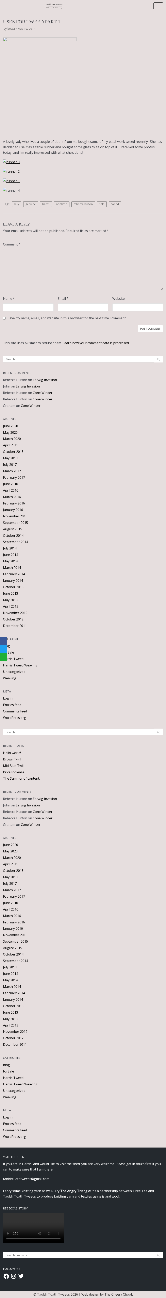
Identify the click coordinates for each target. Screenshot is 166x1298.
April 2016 (10, 490)
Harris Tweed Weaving (20, 665)
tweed (115, 204)
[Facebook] (3, 641)
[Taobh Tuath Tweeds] (55, 6)
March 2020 (12, 438)
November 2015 (15, 516)
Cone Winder (42, 393)
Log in (8, 698)
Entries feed (12, 705)
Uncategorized (14, 671)
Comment (11, 244)
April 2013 (10, 606)
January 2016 (13, 510)
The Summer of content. (21, 778)
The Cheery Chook (118, 1294)
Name (9, 298)
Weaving (9, 678)
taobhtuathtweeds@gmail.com (26, 1179)
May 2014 (10, 561)
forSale (8, 652)
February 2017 (14, 477)
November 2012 (15, 613)
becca (11, 28)
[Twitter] (3, 649)
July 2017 (10, 464)
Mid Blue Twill (13, 765)
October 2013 (13, 587)
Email (63, 298)
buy (16, 204)
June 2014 (10, 554)
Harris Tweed (13, 659)
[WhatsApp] (3, 657)
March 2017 (12, 471)
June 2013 (10, 593)
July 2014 (10, 548)
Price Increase (13, 772)
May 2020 (10, 432)
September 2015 (15, 522)
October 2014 (13, 535)
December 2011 (15, 625)
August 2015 (12, 529)
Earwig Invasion (45, 380)
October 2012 (13, 619)
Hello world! (12, 753)
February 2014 (14, 574)
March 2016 (12, 497)
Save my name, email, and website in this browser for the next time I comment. (67, 318)
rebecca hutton (83, 204)
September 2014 (15, 542)
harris (46, 204)
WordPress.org (14, 717)
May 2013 (10, 600)
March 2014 (12, 567)
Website (118, 298)
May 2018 (10, 458)
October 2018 (13, 451)
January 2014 (13, 580)
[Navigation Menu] (158, 5)
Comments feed (15, 711)
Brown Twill (12, 759)
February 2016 (14, 503)
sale (101, 204)
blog (6, 1065)
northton (61, 204)
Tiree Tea (140, 1191)
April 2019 (10, 445)
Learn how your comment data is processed (96, 343)
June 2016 (10, 484)
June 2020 (10, 426)
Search (158, 1255)
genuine (31, 204)
